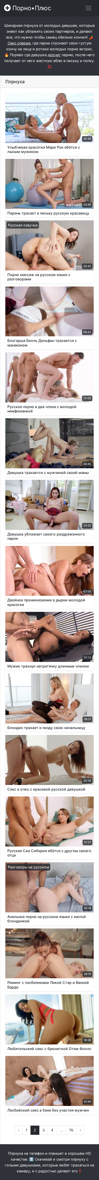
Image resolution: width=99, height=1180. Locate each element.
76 (71, 1130)
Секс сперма (19, 43)
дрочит (54, 55)
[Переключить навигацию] (88, 8)
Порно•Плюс (31, 8)
